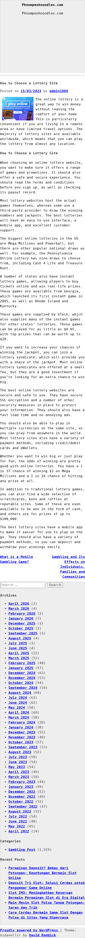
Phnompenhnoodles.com (42, 5)
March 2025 (18, 658)
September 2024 (22, 688)
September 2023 (22, 747)
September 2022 (22, 807)
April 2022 (18, 831)
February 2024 (21, 722)
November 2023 (21, 737)
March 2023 (18, 777)
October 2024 (20, 683)
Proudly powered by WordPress (30, 930)
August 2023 (19, 752)
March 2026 (18, 609)
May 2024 (16, 708)
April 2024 (18, 712)
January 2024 (20, 727)
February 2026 (21, 614)
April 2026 (18, 604)
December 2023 (21, 732)
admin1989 (59, 91)
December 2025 (21, 623)
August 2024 (19, 693)
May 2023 (16, 767)
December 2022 (21, 792)
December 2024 (21, 673)
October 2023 (20, 742)
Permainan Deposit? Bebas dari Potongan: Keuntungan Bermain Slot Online (42, 873)
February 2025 (21, 663)
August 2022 (19, 811)
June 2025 (17, 648)
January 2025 (20, 668)
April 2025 (18, 653)
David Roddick (42, 935)
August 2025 (19, 638)
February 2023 (21, 782)
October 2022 (20, 802)
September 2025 (22, 633)
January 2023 (20, 787)
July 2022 (17, 816)
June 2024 (17, 703)
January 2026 (20, 618)
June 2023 (17, 762)
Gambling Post (21, 850)
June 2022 (17, 821)
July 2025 (17, 643)
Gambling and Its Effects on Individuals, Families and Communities (68, 567)
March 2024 (18, 717)
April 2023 (18, 772)
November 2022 (21, 797)
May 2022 (16, 826)
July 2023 (17, 757)
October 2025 (20, 628)
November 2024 (21, 678)
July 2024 (17, 698)
